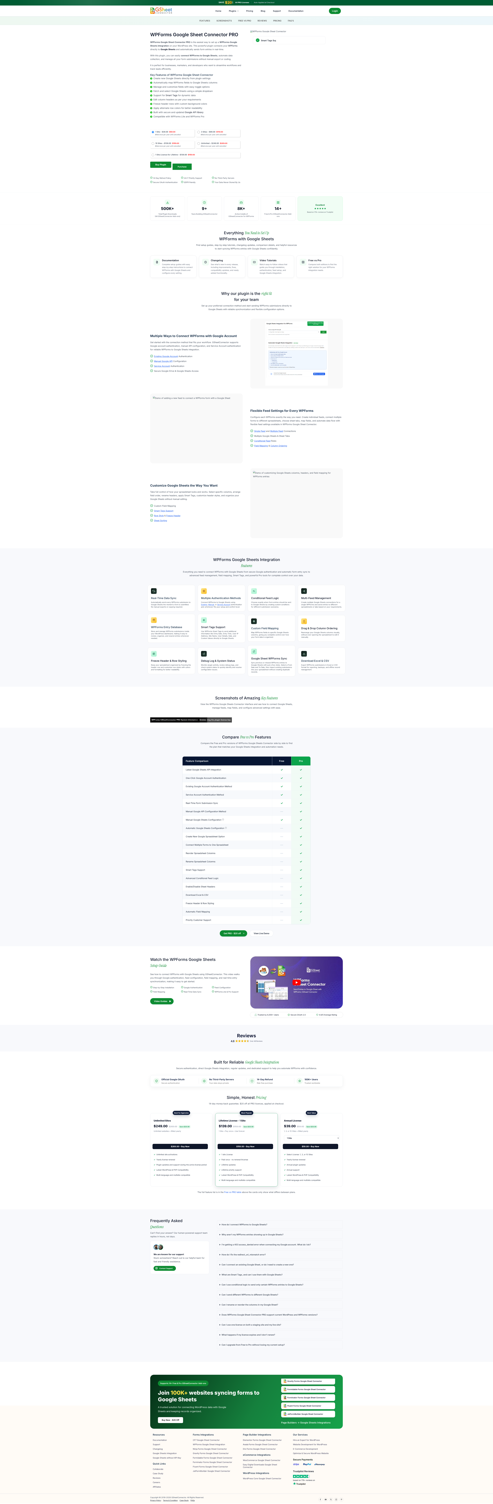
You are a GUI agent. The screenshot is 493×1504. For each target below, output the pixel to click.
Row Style (159, 515)
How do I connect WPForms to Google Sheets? (244, 1224)
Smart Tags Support (163, 510)
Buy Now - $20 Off (170, 1420)
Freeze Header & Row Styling (169, 660)
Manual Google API (163, 361)
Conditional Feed (262, 441)
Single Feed (259, 431)
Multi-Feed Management (316, 598)
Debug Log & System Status (218, 660)
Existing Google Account (166, 356)
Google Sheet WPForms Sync (269, 658)
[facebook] (320, 1500)
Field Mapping (261, 445)
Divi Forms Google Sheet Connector (303, 1416)
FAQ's (291, 20)
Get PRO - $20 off (232, 933)
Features (204, 20)
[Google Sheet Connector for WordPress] (161, 8)
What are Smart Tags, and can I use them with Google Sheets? (252, 1274)
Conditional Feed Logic (265, 598)
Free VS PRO (244, 20)
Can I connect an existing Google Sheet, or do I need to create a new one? (258, 1264)
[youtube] (326, 1500)
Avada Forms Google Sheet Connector (304, 1408)
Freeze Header (173, 515)
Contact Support (166, 1268)
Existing (204, 605)
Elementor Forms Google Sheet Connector (306, 1400)
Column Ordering (279, 445)
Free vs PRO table (232, 1192)
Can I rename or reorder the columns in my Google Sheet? (250, 1304)
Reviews (262, 20)
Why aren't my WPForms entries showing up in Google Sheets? (252, 1234)
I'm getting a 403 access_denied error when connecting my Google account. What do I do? (266, 1244)
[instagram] (336, 1500)
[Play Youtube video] (296, 982)
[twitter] (331, 1500)
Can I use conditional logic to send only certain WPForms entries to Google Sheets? (262, 1284)
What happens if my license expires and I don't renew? (248, 1334)
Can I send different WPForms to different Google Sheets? (250, 1294)
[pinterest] (341, 1500)
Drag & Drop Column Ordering (319, 628)
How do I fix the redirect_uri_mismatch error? (244, 1254)
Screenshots (224, 20)
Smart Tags (171, 95)
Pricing (277, 20)
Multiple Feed (276, 431)
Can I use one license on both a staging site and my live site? (251, 1324)
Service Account (162, 366)
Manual (211, 605)
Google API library (194, 112)
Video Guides (161, 1001)
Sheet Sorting (160, 520)
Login (335, 11)
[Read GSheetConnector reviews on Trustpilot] (301, 1476)
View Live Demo (261, 933)
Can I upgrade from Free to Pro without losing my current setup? (253, 1345)
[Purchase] (160, 165)
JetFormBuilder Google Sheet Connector (305, 1385)
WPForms (232, 45)
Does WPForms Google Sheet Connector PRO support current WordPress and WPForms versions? (270, 1314)
